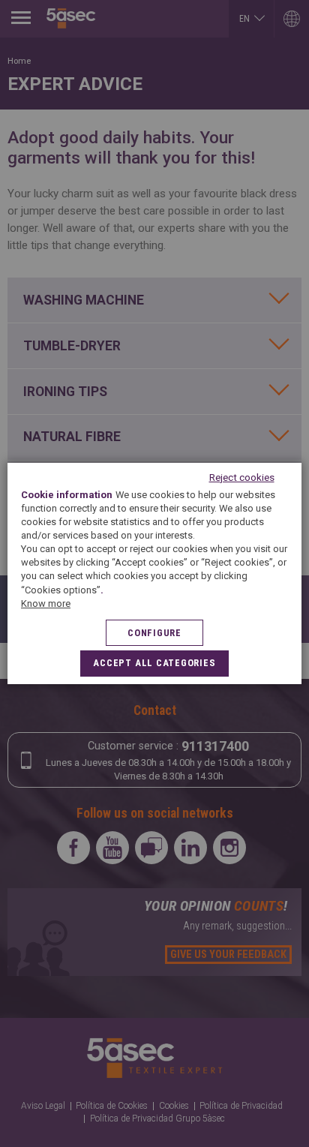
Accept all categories (154, 662)
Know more (45, 603)
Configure (155, 632)
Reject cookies (241, 477)
